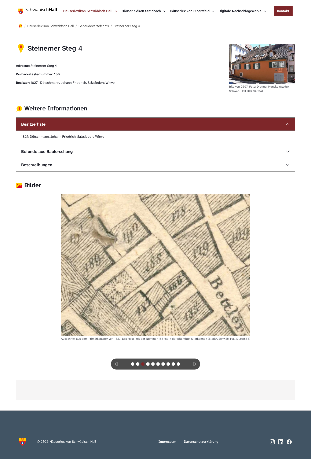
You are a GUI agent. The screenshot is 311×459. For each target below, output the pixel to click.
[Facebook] (289, 441)
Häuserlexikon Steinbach (142, 11)
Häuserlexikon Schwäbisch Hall (88, 11)
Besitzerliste (33, 124)
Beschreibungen (36, 165)
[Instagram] (272, 441)
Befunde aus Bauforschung (47, 151)
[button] (117, 364)
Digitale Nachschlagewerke (241, 11)
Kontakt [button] (283, 11)
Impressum (167, 441)
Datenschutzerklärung (201, 441)
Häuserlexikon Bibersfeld (190, 11)
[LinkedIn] (280, 441)
